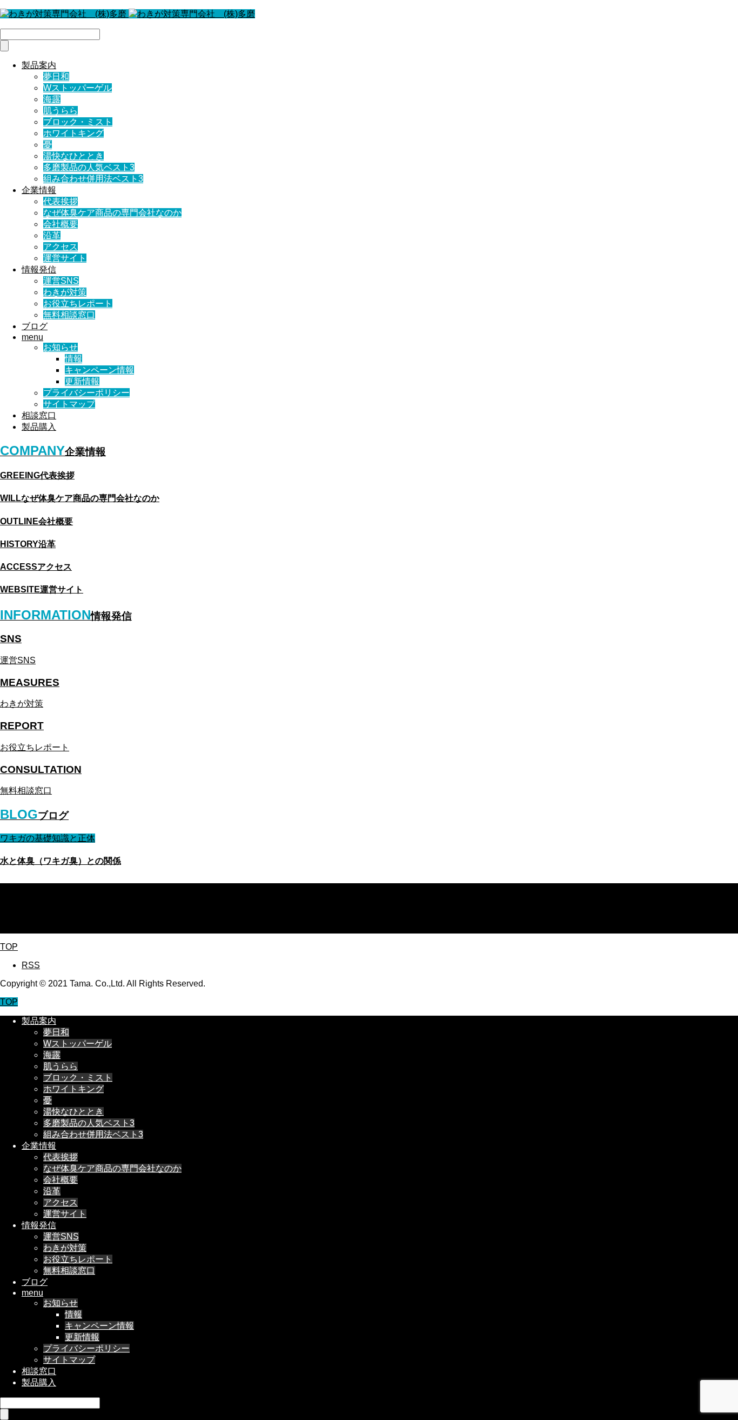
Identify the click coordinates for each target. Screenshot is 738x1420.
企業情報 (39, 190)
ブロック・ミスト (77, 121)
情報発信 (39, 269)
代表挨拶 (60, 201)
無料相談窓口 (69, 314)
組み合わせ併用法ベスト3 (93, 178)
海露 (52, 99)
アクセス (60, 246)
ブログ (35, 326)
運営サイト (64, 258)
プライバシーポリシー (86, 392)
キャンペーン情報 (99, 370)
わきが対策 (64, 292)
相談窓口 (39, 415)
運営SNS (61, 280)
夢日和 (56, 76)
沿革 (52, 235)
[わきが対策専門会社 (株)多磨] (127, 13)
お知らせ (60, 347)
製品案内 (39, 65)
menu (32, 337)
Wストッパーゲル (77, 87)
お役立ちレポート (77, 303)
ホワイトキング (73, 133)
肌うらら (60, 110)
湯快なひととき (73, 156)
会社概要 (60, 224)
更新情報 (82, 381)
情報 (73, 358)
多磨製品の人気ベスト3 (89, 167)
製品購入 (39, 426)
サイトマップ (69, 404)
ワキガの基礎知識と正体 (47, 838)
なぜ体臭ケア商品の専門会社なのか (112, 212)
